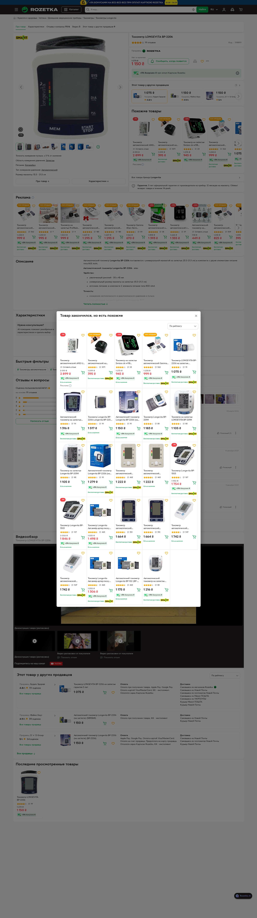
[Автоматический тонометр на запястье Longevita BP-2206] (73, 402)
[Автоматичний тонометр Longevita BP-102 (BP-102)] (128, 563)
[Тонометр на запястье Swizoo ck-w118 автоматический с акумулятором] (128, 345)
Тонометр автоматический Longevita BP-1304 (180, 527)
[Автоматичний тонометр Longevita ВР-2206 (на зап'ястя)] (100, 455)
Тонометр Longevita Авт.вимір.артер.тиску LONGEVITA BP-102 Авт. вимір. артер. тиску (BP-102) (99, 580)
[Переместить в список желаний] (83, 335)
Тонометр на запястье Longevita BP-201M (70, 472)
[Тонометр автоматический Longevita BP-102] (156, 455)
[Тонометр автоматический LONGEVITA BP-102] (128, 455)
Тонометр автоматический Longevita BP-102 (152, 472)
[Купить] (83, 372)
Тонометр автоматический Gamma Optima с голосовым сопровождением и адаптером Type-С (155, 362)
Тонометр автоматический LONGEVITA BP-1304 (70, 580)
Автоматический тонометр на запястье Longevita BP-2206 (70, 419)
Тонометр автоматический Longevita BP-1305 (152, 527)
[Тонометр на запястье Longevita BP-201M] (73, 455)
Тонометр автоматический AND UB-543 (72, 362)
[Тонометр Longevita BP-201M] (156, 402)
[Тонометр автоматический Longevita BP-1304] (184, 510)
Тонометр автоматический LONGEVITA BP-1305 (126, 527)
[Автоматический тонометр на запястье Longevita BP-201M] (156, 563)
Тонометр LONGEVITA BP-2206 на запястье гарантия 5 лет (184, 362)
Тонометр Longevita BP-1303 (183, 472)
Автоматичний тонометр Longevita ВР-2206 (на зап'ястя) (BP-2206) (127, 419)
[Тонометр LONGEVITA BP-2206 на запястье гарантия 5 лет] (184, 345)
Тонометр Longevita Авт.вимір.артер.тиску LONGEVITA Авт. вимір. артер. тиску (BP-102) (99, 527)
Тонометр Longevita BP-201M (155, 418)
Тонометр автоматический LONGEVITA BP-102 (125, 472)
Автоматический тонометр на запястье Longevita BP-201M (154, 580)
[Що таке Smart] (109, 378)
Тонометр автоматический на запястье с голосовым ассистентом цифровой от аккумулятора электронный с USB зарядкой (99, 362)
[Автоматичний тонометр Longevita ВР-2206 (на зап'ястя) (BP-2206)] (128, 402)
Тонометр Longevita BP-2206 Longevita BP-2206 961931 (100, 419)
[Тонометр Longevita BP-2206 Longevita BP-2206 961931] (100, 402)
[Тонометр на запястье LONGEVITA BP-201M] (184, 402)
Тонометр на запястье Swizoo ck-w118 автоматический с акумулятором (126, 362)
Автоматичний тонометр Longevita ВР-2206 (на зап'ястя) (99, 472)
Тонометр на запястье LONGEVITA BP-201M (181, 418)
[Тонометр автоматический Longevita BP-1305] (156, 510)
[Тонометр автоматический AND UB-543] (73, 345)
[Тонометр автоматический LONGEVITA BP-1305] (128, 510)
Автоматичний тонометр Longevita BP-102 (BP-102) (127, 580)
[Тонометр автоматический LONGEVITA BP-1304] (73, 563)
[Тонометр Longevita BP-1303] (184, 455)
